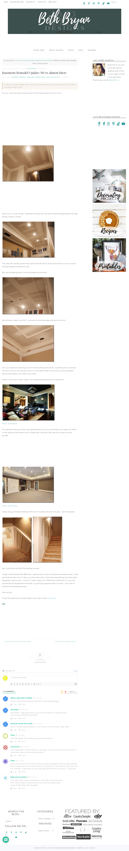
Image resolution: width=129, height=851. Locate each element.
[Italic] (14, 684)
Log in (87, 848)
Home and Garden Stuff (36, 77)
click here (52, 598)
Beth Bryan (64, 21)
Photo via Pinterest (9, 424)
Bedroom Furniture (18, 777)
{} (36, 684)
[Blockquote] (28, 684)
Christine (14, 710)
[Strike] (20, 684)
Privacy (92, 848)
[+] (39, 684)
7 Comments (42, 68)
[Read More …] (114, 80)
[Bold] (11, 684)
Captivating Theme (53, 848)
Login (75, 671)
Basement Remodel (19, 77)
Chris (12, 735)
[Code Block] (31, 684)
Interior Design (52, 77)
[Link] (34, 684)
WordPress (79, 848)
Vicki (12, 761)
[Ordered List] (22, 684)
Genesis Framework (68, 848)
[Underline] (17, 684)
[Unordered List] (25, 684)
